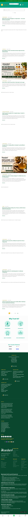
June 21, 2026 (9, 239)
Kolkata (9, 492)
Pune (7, 492)
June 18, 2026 (9, 269)
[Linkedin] (10, 436)
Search (18, 4)
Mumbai (5, 492)
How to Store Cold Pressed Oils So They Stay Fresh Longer (13, 82)
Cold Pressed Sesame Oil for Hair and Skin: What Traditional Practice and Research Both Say (13, 302)
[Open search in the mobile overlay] (14, 10)
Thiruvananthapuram (21, 492)
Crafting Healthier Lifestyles (6, 499)
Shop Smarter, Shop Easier (6, 504)
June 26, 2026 (11, 111)
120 (15, 313)
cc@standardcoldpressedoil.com (5, 453)
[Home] (2, 515)
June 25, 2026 (9, 174)
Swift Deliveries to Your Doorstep (7, 482)
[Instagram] (7, 436)
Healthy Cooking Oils (5, 143)
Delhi (3, 492)
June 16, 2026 (9, 300)
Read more (3, 25)
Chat (14, 516)
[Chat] (14, 515)
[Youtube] (3, 436)
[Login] (8, 515)
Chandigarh (16, 492)
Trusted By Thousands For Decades (7, 495)
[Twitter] (9, 436)
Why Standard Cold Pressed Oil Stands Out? (9, 474)
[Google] (2, 436)
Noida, (14, 492)
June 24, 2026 (6, 206)
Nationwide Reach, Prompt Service (8, 487)
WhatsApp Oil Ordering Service (6, 508)
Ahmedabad (11, 492)
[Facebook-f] (5, 436)
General (3, 206)
